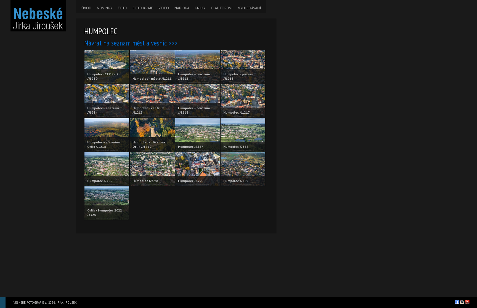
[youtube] (467, 302)
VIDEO (163, 8)
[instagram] (462, 302)
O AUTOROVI (221, 8)
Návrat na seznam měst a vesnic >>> (130, 42)
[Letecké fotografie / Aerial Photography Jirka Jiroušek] (38, 15)
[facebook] (457, 302)
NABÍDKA (181, 8)
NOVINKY (104, 8)
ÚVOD (86, 8)
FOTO (122, 8)
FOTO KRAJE (143, 8)
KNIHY (200, 8)
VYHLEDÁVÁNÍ (249, 8)
